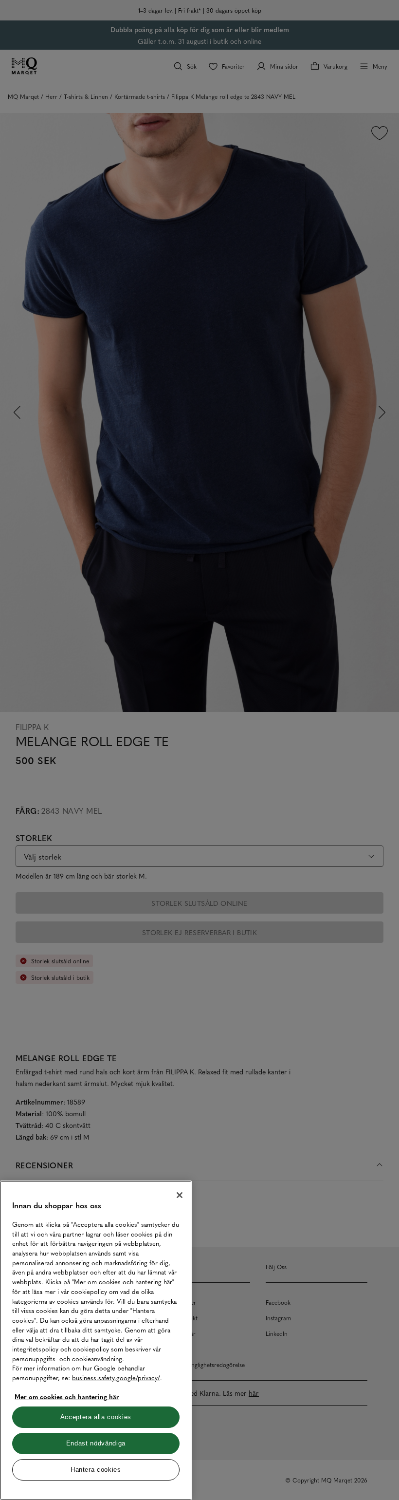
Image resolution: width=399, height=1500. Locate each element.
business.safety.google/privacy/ (116, 1377)
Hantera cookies (96, 1469)
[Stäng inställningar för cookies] (179, 1195)
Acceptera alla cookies (95, 1417)
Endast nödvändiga (96, 1443)
